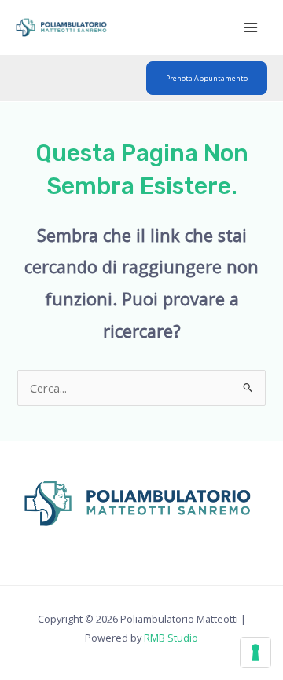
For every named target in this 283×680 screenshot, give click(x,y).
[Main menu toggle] (250, 27)
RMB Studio (171, 638)
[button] (206, 78)
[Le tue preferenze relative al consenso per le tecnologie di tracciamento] (255, 652)
